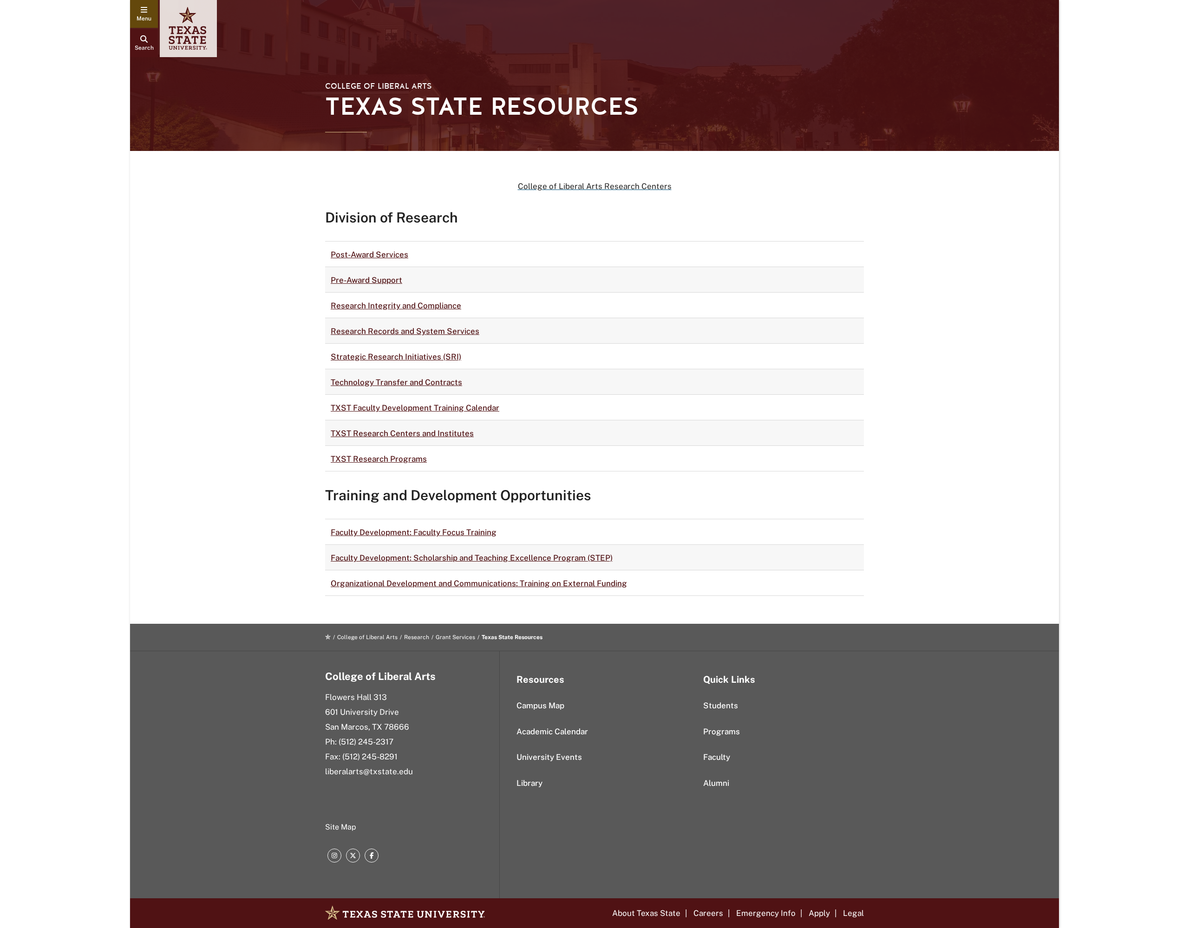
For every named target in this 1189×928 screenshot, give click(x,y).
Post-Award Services (369, 254)
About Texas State (646, 913)
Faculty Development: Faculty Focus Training (414, 532)
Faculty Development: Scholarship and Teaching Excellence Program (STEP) (472, 557)
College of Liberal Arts (378, 86)
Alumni (716, 783)
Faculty (716, 757)
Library (529, 783)
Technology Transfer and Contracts (396, 382)
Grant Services (455, 637)
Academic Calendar (552, 731)
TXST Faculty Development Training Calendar (415, 407)
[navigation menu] (144, 14)
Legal (853, 913)
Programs (721, 731)
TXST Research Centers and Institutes (402, 433)
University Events (549, 757)
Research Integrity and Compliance (396, 305)
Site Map (340, 827)
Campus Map (540, 705)
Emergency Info (766, 913)
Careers (708, 913)
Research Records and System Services (405, 331)
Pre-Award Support (366, 280)
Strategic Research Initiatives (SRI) (396, 356)
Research (416, 637)
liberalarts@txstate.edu (369, 771)
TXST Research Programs (379, 459)
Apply (819, 913)
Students (720, 705)
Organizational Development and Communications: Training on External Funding (479, 583)
